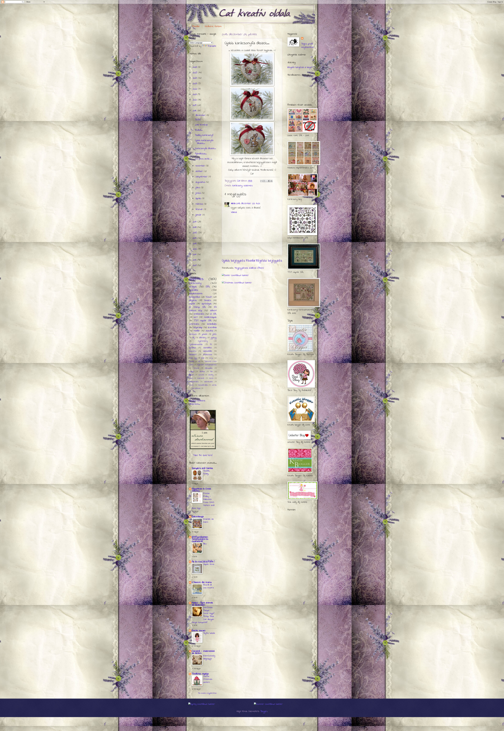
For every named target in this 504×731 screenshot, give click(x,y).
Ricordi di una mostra (208, 586)
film (211, 371)
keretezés (194, 324)
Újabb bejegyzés (233, 260)
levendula (212, 327)
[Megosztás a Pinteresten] (271, 181)
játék (214, 334)
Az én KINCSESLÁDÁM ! (203, 562)
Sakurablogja (198, 516)
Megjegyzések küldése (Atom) (249, 268)
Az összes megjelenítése (207, 693)
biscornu (192, 351)
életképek (193, 334)
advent (213, 310)
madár (197, 331)
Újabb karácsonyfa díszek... (204, 142)
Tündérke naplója (200, 674)
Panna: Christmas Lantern (207, 679)
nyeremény (203, 341)
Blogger (263, 711)
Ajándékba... (201, 154)
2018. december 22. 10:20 (248, 203)
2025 (195, 72)
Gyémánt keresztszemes (207, 364)
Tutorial (196, 368)
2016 (195, 227)
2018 (195, 110)
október (200, 171)
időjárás (193, 300)
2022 (195, 89)
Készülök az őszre (208, 520)
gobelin (204, 334)
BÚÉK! (198, 120)
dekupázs (208, 368)
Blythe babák (209, 633)
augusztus (201, 182)
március (200, 204)
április (199, 198)
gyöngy (214, 337)
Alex (205, 544)
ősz (202, 358)
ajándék (193, 290)
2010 (195, 260)
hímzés (207, 300)
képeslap (198, 327)
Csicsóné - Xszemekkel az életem (203, 652)
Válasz (234, 212)
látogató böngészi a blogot (299, 67)
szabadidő (207, 351)
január (199, 215)
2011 (195, 254)
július (198, 187)
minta (211, 378)
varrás (214, 385)
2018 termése (201, 125)
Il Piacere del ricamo (202, 582)
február (200, 209)
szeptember (202, 176)
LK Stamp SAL (197, 307)
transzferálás (203, 385)
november (201, 166)
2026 (195, 67)
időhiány (202, 337)
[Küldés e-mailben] (261, 181)
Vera (233, 203)
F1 (211, 344)
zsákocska (207, 354)
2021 (195, 94)
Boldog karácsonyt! (204, 135)
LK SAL (213, 314)
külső (191, 378)
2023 (195, 83)
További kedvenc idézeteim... (197, 402)
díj (193, 337)
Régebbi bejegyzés (269, 260)
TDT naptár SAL (203, 320)
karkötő (201, 375)
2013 (195, 243)
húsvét (209, 297)
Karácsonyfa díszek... (205, 148)
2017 (195, 222)
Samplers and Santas (202, 468)
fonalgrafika (194, 297)
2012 (195, 249)
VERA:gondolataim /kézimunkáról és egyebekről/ (200, 539)
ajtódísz (192, 347)
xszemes (248, 185)
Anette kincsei (198, 630)
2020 (195, 100)
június (199, 193)
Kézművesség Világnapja (209, 657)
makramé (200, 378)
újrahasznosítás (196, 344)
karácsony (237, 185)
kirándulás (212, 324)
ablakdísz (209, 330)
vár (199, 361)
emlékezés (199, 314)
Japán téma (208, 564)
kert (196, 317)
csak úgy (193, 358)
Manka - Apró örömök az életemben (202, 604)
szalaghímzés (194, 381)
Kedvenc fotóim (213, 26)
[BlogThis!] (264, 181)
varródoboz (196, 388)
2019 (195, 105)
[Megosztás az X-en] (266, 181)
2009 (195, 265)
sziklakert (192, 354)
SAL (208, 287)
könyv (211, 358)
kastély (210, 375)
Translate (211, 46)
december (201, 115)
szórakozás (208, 381)
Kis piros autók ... (203, 159)
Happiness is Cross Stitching (201, 490)
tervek (191, 385)
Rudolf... (199, 130)
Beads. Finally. (206, 472)
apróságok (207, 304)
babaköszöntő (195, 293)
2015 (195, 233)
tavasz (191, 361)
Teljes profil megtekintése (307, 45)
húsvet (191, 375)
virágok (193, 287)
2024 (195, 78)
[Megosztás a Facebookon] (269, 181)
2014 (195, 238)
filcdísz (202, 371)
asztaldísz (207, 347)
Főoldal (196, 26)
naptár (192, 304)
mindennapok (210, 317)
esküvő (191, 371)
